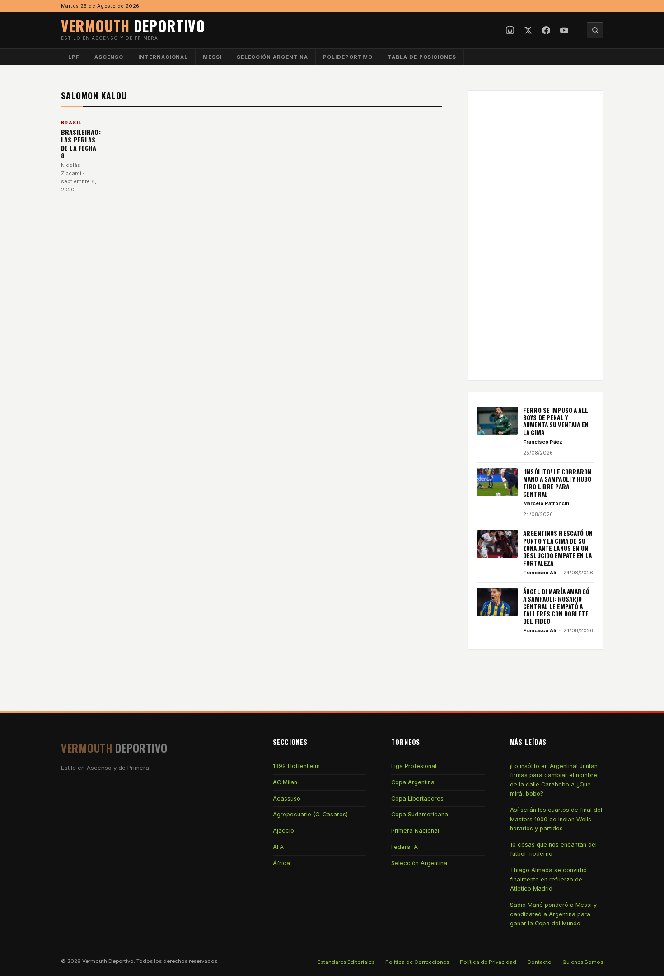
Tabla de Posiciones (422, 57)
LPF (73, 57)
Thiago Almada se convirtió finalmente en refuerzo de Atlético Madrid (548, 879)
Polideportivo (348, 57)
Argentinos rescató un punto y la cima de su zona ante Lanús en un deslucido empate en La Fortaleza (558, 548)
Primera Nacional (415, 830)
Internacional (163, 57)
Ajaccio (283, 830)
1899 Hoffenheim (296, 766)
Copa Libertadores (417, 798)
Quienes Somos (582, 962)
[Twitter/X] (528, 30)
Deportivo (133, 25)
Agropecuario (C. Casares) (310, 814)
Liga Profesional (413, 766)
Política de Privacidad (488, 962)
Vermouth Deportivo (108, 961)
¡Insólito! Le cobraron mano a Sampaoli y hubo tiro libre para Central (557, 482)
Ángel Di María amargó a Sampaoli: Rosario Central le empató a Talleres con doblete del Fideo (556, 606)
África (281, 863)
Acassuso (286, 798)
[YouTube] (564, 30)
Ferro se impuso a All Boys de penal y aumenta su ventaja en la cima (556, 421)
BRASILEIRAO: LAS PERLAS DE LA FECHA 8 (81, 144)
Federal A (404, 846)
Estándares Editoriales (346, 962)
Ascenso (108, 57)
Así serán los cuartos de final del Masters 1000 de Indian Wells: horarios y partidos (556, 819)
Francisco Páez (542, 442)
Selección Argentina (273, 57)
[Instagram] (510, 30)
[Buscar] (595, 30)
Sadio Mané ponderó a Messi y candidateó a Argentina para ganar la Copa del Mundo (553, 914)
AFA (278, 846)
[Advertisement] (535, 235)
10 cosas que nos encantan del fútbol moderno (553, 849)
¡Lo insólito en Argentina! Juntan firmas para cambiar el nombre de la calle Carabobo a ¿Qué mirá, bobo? (554, 780)
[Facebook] (546, 30)
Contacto (539, 962)
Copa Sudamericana (419, 814)
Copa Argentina (413, 782)
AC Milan (285, 782)
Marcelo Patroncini (546, 503)
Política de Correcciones (417, 962)
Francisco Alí (539, 572)
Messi (212, 57)
